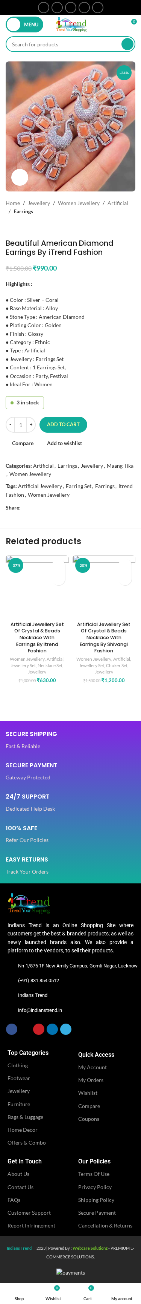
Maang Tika (120, 465)
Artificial (118, 203)
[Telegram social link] (97, 7)
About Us (18, 1174)
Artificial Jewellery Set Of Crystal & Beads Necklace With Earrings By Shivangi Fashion (103, 637)
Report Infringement (31, 1225)
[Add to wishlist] (58, 565)
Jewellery (39, 203)
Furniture (19, 1104)
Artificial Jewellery (40, 486)
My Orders (90, 1080)
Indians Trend (32, 995)
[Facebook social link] (43, 7)
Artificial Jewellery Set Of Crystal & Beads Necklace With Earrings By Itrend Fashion (37, 637)
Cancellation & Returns (105, 1225)
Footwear (19, 1078)
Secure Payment (97, 1212)
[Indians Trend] (11, 995)
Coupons (88, 1119)
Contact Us (20, 1187)
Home (13, 203)
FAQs (14, 1200)
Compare (89, 1106)
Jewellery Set (23, 665)
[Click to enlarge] (19, 177)
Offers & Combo (27, 1142)
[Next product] (24, 227)
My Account (92, 1067)
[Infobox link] (31, 740)
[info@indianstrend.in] (11, 1010)
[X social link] (57, 7)
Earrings (23, 211)
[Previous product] (9, 227)
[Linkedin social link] (84, 7)
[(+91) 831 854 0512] (11, 980)
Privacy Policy (95, 1187)
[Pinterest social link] (70, 7)
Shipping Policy (96, 1200)
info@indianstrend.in (40, 1010)
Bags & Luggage (25, 1117)
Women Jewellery (79, 203)
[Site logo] (71, 24)
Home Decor (23, 1129)
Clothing (18, 1065)
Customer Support (29, 1212)
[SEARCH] (127, 44)
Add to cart (63, 424)
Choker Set (116, 665)
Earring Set (78, 486)
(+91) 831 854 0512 (38, 980)
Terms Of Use (93, 1174)
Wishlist (87, 1093)
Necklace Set (50, 665)
